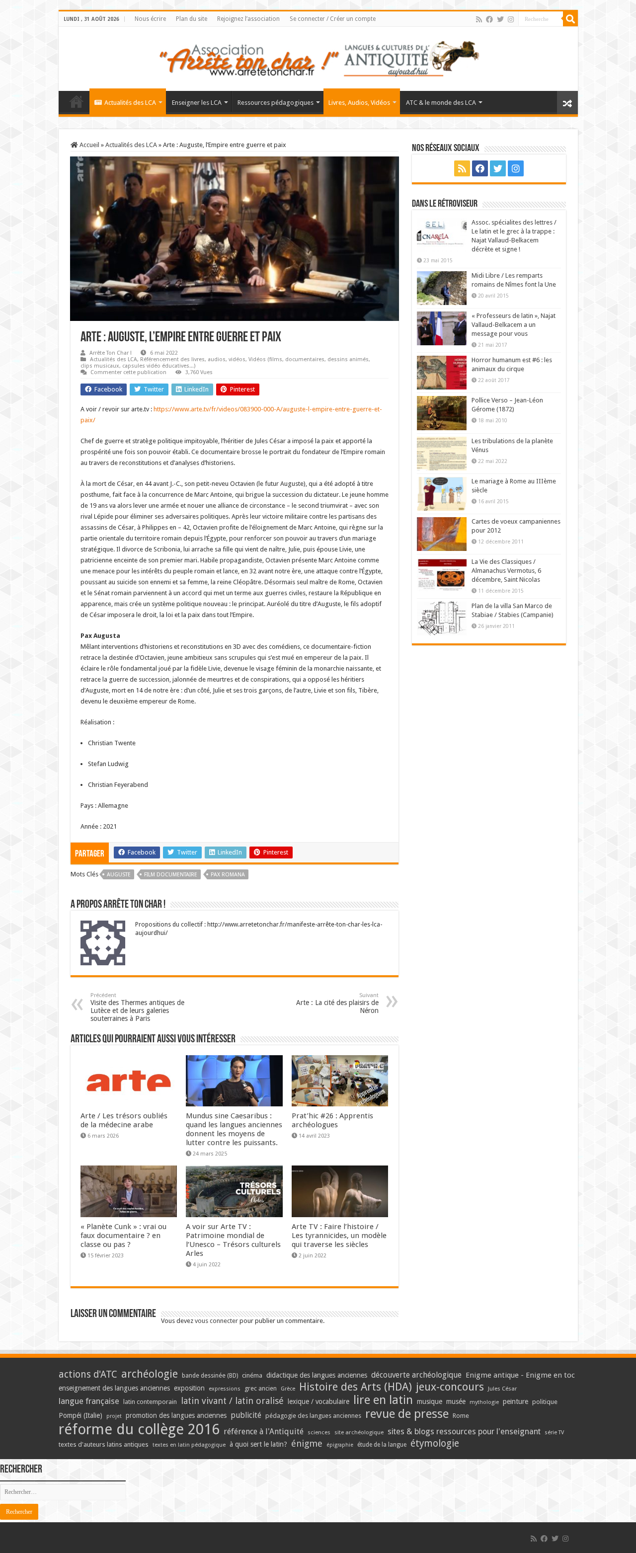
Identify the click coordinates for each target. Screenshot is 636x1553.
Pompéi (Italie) (80, 1415)
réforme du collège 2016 (139, 1429)
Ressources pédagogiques (276, 102)
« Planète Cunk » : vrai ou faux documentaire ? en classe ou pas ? (123, 1235)
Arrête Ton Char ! (110, 353)
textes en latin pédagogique (189, 1445)
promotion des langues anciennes (176, 1415)
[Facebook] (489, 19)
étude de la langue (381, 1444)
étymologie (434, 1443)
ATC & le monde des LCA (441, 102)
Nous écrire (150, 18)
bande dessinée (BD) (210, 1375)
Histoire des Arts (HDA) (355, 1387)
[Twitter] (500, 19)
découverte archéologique (416, 1375)
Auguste (119, 874)
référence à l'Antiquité (264, 1431)
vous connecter (216, 1320)
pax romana (228, 874)
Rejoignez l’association (248, 18)
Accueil (88, 145)
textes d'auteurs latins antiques (104, 1444)
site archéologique (359, 1432)
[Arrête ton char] (318, 57)
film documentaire (170, 874)
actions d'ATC (88, 1374)
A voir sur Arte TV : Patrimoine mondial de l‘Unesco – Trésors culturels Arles (233, 1240)
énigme (306, 1443)
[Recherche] (570, 18)
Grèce (288, 1389)
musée (456, 1401)
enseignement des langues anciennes (114, 1388)
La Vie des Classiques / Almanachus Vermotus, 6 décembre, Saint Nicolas (506, 570)
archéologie (149, 1374)
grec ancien (260, 1388)
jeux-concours (450, 1386)
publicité (246, 1415)
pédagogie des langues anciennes (313, 1415)
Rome (461, 1415)
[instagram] (511, 19)
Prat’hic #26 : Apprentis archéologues (332, 1120)
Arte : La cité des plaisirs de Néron (337, 1003)
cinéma (252, 1375)
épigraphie (339, 1445)
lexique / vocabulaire (318, 1401)
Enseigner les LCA (197, 102)
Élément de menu (76, 101)
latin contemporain (150, 1401)
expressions (224, 1389)
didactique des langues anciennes (316, 1375)
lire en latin (383, 1400)
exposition (189, 1388)
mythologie (484, 1402)
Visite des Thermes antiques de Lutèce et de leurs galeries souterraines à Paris (137, 1007)
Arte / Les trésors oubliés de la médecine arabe (123, 1120)
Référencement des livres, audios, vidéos (192, 359)
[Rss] (479, 19)
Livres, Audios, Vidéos (359, 102)
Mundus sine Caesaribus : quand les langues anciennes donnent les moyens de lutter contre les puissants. (234, 1129)
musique (429, 1401)
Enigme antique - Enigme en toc (520, 1375)
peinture (515, 1401)
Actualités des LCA (130, 102)
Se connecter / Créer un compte (333, 18)
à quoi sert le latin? (258, 1444)
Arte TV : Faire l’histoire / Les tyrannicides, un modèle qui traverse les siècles (339, 1235)
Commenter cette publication (128, 372)
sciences (319, 1432)
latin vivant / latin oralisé (232, 1401)
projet (114, 1416)
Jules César (502, 1388)
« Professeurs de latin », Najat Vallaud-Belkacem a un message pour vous (514, 324)
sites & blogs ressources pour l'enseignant (464, 1431)
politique (544, 1401)
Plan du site (191, 18)
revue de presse (407, 1414)
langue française (89, 1401)
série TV (554, 1432)
